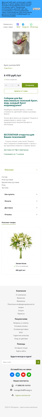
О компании (21, 295)
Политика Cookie (9, 15)
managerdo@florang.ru (23, 390)
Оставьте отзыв (21, 348)
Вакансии (21, 298)
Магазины (21, 301)
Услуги (21, 310)
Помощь (21, 344)
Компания (21, 291)
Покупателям (21, 319)
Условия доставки (21, 329)
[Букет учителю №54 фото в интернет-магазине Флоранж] (21, 43)
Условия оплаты (21, 326)
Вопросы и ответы (21, 323)
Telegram (25, 27)
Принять (36, 9)
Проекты (21, 313)
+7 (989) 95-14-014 (22, 385)
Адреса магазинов (22, 395)
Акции (21, 307)
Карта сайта (21, 351)
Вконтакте (12, 374)
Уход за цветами (21, 338)
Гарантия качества (21, 335)
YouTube (23, 374)
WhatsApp (34, 27)
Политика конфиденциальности (21, 304)
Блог (21, 332)
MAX (18, 27)
